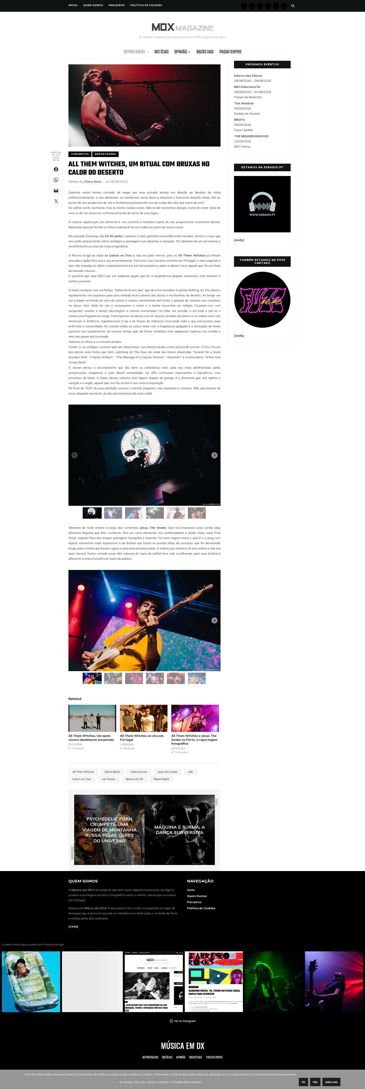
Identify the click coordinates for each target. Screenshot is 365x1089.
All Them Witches (83, 771)
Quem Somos (93, 5)
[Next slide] (214, 455)
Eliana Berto (93, 181)
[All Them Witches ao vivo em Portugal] (144, 718)
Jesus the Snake (168, 771)
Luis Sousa (108, 779)
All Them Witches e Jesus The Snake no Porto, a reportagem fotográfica (194, 740)
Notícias (162, 52)
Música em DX (134, 779)
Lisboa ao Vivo (81, 779)
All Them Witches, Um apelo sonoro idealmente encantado (91, 738)
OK (303, 1081)
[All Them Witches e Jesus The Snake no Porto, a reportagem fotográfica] (195, 718)
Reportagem (161, 779)
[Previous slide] (74, 455)
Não (315, 1081)
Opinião (180, 52)
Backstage (205, 52)
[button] (92, 513)
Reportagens (134, 52)
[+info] (73, 926)
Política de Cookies (146, 5)
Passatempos (230, 52)
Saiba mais (331, 1081)
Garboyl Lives (139, 771)
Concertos (80, 154)
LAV (190, 771)
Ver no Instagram (185, 1021)
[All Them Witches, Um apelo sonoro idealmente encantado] (92, 718)
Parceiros (117, 5)
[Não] (360, 1079)
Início (73, 5)
